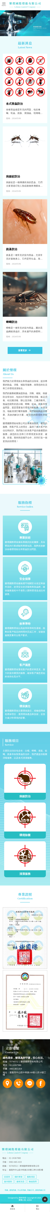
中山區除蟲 (22, 1190)
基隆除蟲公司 (40, 1190)
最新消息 (20, 1181)
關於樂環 (18, 1176)
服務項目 (31, 1176)
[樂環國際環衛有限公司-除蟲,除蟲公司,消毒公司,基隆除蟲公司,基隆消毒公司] (25, 5)
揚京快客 (22, 1197)
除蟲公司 (30, 1190)
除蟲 (6, 1190)
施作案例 (8, 1181)
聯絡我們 (33, 1181)
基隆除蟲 (12, 1190)
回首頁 (7, 1176)
